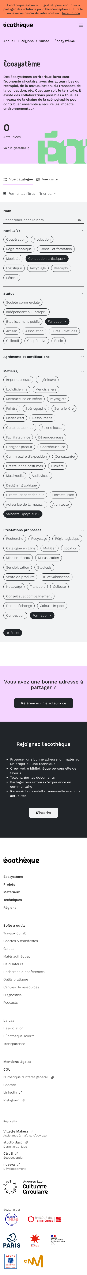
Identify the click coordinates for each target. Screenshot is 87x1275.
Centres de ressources (21, 987)
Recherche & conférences (24, 972)
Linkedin (10, 1092)
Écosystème (13, 877)
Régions (27, 41)
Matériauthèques (16, 956)
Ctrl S (8, 1153)
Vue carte (50, 179)
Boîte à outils (14, 925)
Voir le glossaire (14, 147)
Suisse (44, 41)
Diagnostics (12, 995)
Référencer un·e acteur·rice (43, 703)
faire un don (71, 13)
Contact (9, 1085)
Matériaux (11, 892)
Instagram (11, 1100)
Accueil (9, 41)
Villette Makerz (15, 1131)
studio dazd (13, 1142)
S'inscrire (43, 813)
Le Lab (9, 1021)
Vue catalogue (21, 179)
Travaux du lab (14, 933)
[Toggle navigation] (81, 25)
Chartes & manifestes (20, 941)
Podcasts (10, 1003)
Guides (8, 949)
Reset (15, 633)
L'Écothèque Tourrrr (18, 1036)
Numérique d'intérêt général (26, 1077)
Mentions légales (17, 1062)
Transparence (14, 1044)
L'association (13, 1028)
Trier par (46, 194)
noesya (9, 1164)
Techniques (12, 900)
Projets (9, 884)
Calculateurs (13, 964)
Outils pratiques (16, 979)
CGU (7, 1069)
